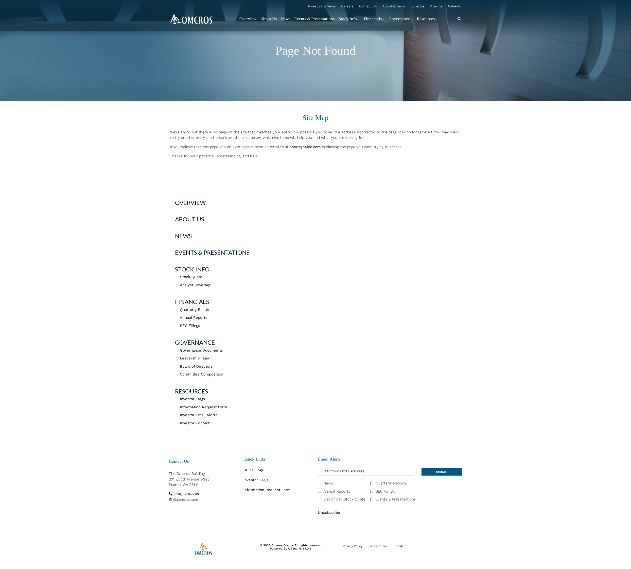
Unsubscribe (329, 512)
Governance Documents (201, 350)
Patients (454, 6)
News (183, 235)
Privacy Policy (352, 546)
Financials (192, 301)
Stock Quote (191, 277)
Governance (195, 342)
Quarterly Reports (391, 483)
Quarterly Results (195, 309)
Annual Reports (193, 317)
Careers (347, 6)
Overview (190, 202)
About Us (189, 219)
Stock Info (192, 269)
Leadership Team (195, 358)
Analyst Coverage (195, 285)
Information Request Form (203, 407)
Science (417, 6)
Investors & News (321, 6)
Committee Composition (201, 374)
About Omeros (394, 6)
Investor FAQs (192, 399)
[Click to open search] (458, 19)
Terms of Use (377, 546)
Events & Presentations (212, 252)
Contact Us (368, 6)
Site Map (399, 546)
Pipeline (436, 6)
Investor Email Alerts (198, 415)
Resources (191, 391)
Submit (442, 471)
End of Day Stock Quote (344, 499)
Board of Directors (196, 366)
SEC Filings (190, 325)
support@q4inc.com (303, 147)
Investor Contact (195, 423)
